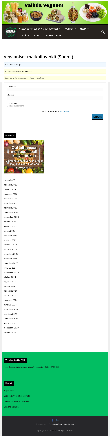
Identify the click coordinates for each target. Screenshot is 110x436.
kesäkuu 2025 (10, 240)
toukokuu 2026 (10, 194)
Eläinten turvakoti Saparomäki (17, 396)
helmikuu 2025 (10, 258)
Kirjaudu (97, 116)
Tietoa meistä (41, 424)
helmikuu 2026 (10, 207)
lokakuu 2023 (10, 332)
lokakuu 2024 (10, 277)
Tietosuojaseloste (55, 424)
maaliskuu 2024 (11, 309)
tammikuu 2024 (11, 318)
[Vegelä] (10, 32)
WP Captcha (64, 111)
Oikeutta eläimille (11, 407)
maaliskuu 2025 (11, 254)
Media (83, 29)
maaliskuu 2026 (11, 203)
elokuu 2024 (9, 286)
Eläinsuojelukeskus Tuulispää (16, 401)
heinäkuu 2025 (10, 235)
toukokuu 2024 (10, 300)
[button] (59, 29)
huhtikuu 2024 (10, 304)
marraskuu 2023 (11, 327)
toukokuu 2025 (10, 244)
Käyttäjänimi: (11, 86)
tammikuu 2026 (11, 212)
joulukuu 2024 (10, 267)
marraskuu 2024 (11, 272)
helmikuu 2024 (10, 314)
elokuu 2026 (9, 180)
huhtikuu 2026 (10, 198)
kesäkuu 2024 (10, 295)
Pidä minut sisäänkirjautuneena (16, 104)
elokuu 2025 (9, 231)
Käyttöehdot (69, 424)
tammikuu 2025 (11, 263)
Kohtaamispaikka (52, 35)
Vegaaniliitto (9, 390)
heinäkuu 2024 (10, 290)
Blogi (36, 35)
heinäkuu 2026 (10, 184)
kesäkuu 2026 (10, 189)
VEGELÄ (22, 35)
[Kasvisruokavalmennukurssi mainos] (24, 141)
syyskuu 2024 (10, 281)
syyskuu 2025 (10, 226)
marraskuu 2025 (11, 217)
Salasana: (10, 95)
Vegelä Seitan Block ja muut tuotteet (38, 29)
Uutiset (69, 29)
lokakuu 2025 (10, 221)
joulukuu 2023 (10, 323)
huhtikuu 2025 (10, 249)
